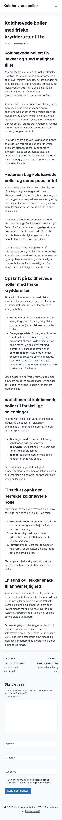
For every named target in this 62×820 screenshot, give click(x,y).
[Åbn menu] (56, 5)
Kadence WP (32, 811)
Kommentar (12, 696)
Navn (10, 743)
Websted (11, 771)
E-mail (10, 757)
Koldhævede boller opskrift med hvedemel (14, 665)
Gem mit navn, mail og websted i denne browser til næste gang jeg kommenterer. (29, 781)
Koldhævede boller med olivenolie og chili (48, 665)
